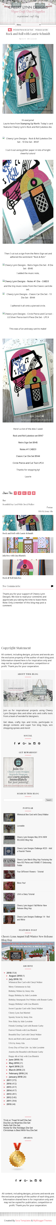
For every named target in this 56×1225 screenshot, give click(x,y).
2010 (9, 1104)
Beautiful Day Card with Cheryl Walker (25, 1034)
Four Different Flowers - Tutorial (30, 871)
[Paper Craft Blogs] (17, 1156)
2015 (9, 1087)
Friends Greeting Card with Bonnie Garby (26, 1026)
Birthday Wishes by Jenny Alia (21, 991)
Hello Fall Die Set (11, 1125)
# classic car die (42, 30)
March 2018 (15, 1069)
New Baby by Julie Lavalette (21, 1021)
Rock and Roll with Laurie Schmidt (18, 533)
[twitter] (19, 743)
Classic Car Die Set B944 (28, 456)
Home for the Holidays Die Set (18, 1127)
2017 (9, 1080)
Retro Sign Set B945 (28, 442)
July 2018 (13, 979)
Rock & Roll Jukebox (12, 578)
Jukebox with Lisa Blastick (14, 555)
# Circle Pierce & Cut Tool (23, 30)
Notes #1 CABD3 (28, 449)
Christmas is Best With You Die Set (20, 1130)
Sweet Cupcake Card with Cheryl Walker (26, 1008)
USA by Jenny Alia (17, 1043)
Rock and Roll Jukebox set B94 (27, 435)
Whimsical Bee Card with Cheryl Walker (33, 814)
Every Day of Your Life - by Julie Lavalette (26, 1047)
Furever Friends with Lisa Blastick (23, 1030)
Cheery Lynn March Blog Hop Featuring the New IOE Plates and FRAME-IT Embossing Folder (34, 862)
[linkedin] (30, 743)
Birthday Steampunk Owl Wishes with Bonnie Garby (30, 1000)
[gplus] (24, 743)
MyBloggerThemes (42, 1220)
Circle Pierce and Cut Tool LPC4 (28, 462)
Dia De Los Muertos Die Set (16, 1122)
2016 (9, 1083)
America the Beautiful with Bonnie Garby (26, 1052)
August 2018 (15, 975)
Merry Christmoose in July (19, 987)
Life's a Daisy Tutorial (25, 894)
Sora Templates (23, 1220)
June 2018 (14, 1059)
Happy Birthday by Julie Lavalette (23, 995)
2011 (9, 1100)
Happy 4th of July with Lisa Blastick (24, 1056)
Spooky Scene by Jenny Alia (20, 1017)
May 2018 (14, 1063)
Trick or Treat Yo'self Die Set (17, 1120)
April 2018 (14, 1066)
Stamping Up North (30, 123)
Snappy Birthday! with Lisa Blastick (24, 1004)
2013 (9, 1094)
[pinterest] (39, 743)
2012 (9, 1097)
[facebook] (14, 743)
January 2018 (16, 1076)
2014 (9, 1090)
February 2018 (16, 1073)
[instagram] (34, 743)
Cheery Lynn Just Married (19, 1013)
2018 (9, 972)
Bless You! (21, 883)
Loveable (20, 826)
